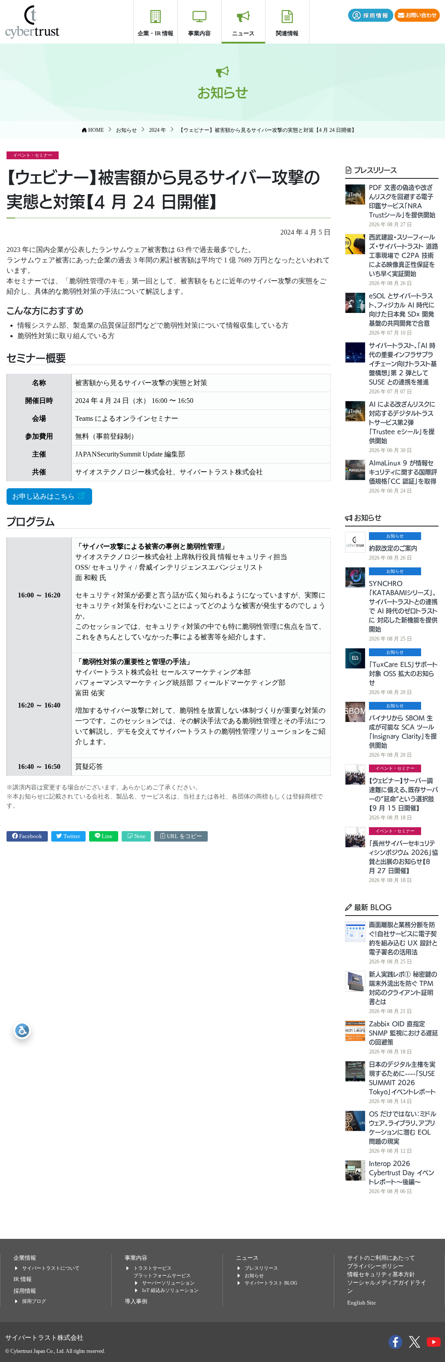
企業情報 (24, 1258)
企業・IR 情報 (155, 33)
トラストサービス (152, 1268)
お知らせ (367, 517)
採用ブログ (34, 1301)
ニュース (243, 33)
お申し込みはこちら (44, 496)
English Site (361, 1303)
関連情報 (287, 33)
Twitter (71, 836)
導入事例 (136, 1301)
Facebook (30, 836)
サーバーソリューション (168, 1282)
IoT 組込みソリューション (170, 1290)
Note (139, 836)
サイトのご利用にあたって (381, 1258)
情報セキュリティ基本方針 (381, 1274)
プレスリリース (374, 170)
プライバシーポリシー (375, 1266)
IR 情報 (22, 1279)
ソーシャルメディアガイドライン (386, 1287)
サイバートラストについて (51, 1268)
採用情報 (24, 1291)
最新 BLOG (372, 907)
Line (106, 836)
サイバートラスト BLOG (271, 1282)
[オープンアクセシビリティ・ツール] (22, 1030)
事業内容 (199, 33)
